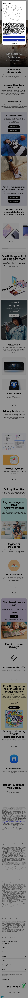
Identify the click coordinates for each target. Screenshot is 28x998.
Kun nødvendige (14, 40)
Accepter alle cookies (14, 37)
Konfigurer (14, 43)
